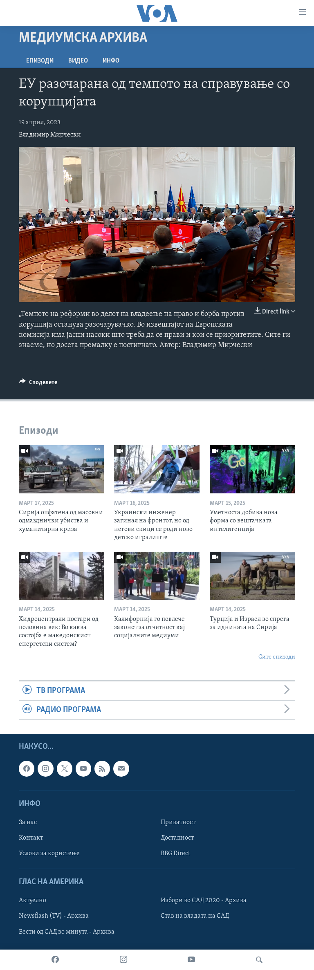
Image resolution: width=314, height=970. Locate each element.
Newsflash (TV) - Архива (54, 916)
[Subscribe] (121, 769)
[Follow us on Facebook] (26, 769)
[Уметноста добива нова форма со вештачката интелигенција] (252, 469)
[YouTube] (191, 960)
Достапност (177, 838)
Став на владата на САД (195, 916)
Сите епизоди (276, 657)
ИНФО (111, 61)
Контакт (31, 838)
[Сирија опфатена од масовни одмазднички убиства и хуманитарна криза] (61, 469)
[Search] (259, 960)
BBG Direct (175, 853)
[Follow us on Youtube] (83, 769)
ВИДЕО (78, 61)
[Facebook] (55, 960)
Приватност (178, 822)
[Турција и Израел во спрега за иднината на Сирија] (252, 576)
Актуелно (32, 901)
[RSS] (102, 769)
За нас (28, 822)
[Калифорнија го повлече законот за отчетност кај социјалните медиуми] (157, 576)
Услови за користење (49, 853)
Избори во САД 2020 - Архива (204, 901)
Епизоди (40, 61)
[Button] (38, 384)
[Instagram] (123, 960)
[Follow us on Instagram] (45, 769)
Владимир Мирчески (50, 135)
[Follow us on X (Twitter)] (64, 769)
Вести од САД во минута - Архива (66, 932)
